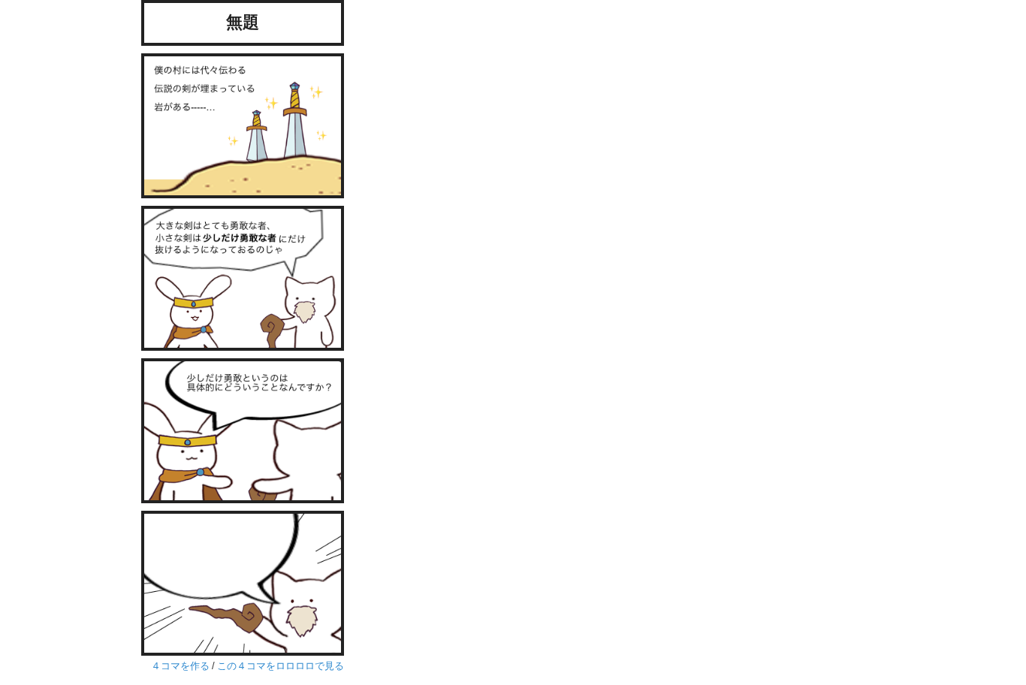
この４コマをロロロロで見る (280, 665)
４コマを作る (180, 665)
